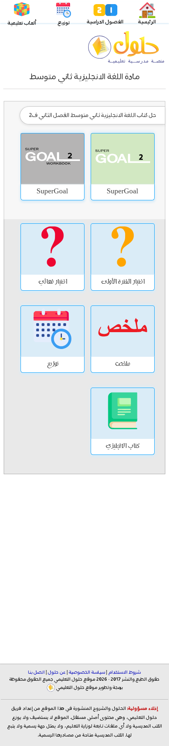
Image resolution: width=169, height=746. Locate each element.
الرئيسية (147, 22)
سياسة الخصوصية (87, 672)
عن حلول (57, 672)
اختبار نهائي (52, 282)
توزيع (64, 22)
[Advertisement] (84, 562)
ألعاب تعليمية (22, 23)
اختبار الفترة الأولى (122, 282)
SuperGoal (122, 192)
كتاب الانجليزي (122, 446)
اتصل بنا (36, 672)
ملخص (122, 364)
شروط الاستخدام (124, 672)
